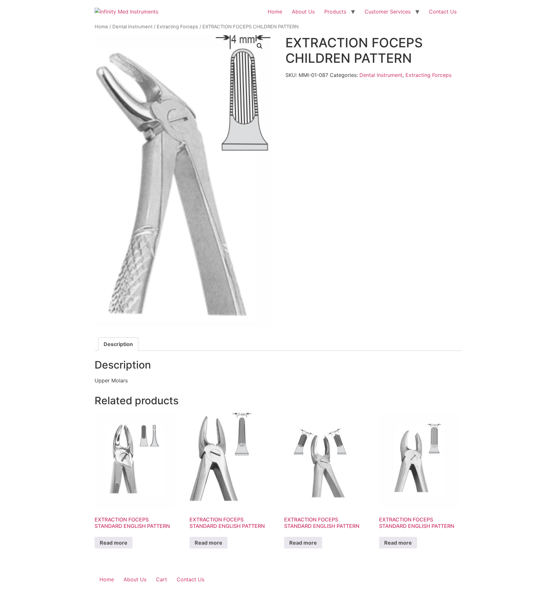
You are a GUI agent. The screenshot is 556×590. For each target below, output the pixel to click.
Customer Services (388, 11)
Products (335, 11)
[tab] (118, 344)
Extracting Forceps (177, 27)
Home (275, 11)
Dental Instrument (132, 27)
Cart (161, 579)
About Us (303, 11)
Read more (113, 542)
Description (118, 344)
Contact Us (443, 11)
